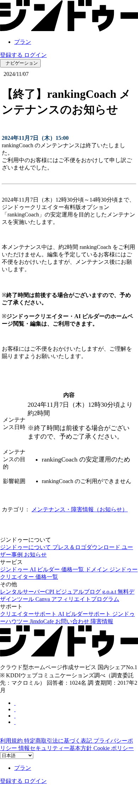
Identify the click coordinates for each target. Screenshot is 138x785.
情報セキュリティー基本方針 (55, 748)
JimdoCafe (42, 621)
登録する (12, 55)
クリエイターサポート (29, 614)
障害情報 (102, 621)
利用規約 (12, 741)
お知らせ (35, 555)
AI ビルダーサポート (85, 614)
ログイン (35, 55)
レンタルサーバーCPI (28, 592)
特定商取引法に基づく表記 (58, 741)
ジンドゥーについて (26, 547)
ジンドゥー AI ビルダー (30, 569)
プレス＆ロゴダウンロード (87, 547)
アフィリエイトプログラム (85, 599)
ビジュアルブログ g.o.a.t (86, 592)
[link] (69, 29)
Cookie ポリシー (113, 748)
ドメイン (97, 569)
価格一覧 (73, 569)
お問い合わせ (73, 621)
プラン (22, 42)
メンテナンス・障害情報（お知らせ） (79, 509)
